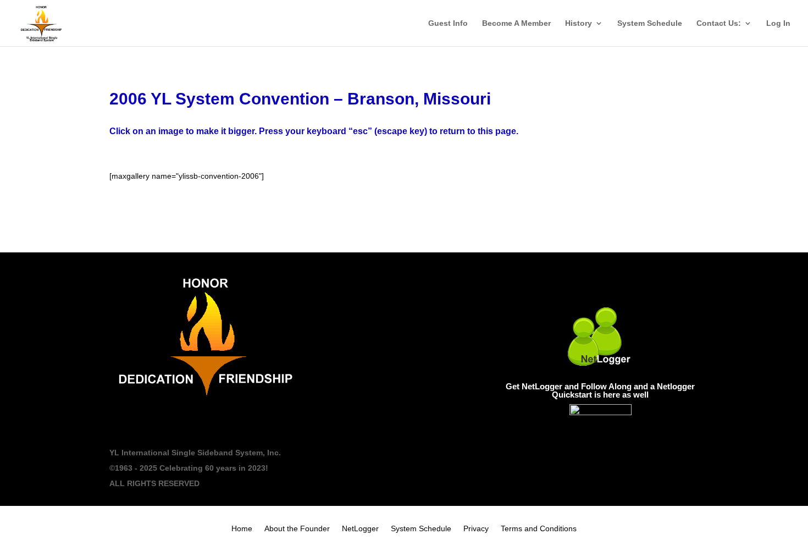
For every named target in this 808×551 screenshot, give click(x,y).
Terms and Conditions (539, 529)
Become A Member (516, 23)
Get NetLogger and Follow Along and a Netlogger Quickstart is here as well (600, 390)
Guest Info (448, 23)
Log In (778, 23)
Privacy (476, 529)
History (578, 23)
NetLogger (360, 529)
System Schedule (649, 23)
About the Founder (297, 529)
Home (241, 529)
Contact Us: (718, 23)
